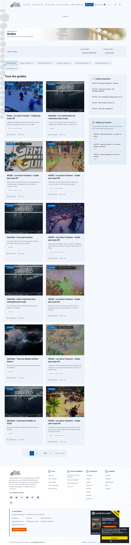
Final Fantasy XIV (72, 483)
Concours (89, 498)
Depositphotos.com (18, 521)
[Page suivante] (50, 453)
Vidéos (88, 492)
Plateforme (84, 49)
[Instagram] (11, 503)
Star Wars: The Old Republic (73, 476)
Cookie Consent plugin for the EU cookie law (114, 541)
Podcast (88, 495)
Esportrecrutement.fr (18, 525)
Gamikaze (15, 518)
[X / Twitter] (22, 497)
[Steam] (11, 497)
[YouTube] (27, 497)
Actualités (89, 475)
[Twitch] (33, 497)
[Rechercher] (115, 5)
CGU (106, 485)
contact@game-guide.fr (16, 492)
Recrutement (109, 482)
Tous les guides (11, 63)
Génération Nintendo (47, 521)
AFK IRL (88, 488)
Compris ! (114, 538)
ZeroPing (29, 518)
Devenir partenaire (19, 529)
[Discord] (104, 4)
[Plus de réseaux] (108, 5)
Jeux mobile (52, 482)
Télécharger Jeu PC (32, 521)
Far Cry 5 (70, 486)
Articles (88, 479)
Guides (88, 482)
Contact (107, 475)
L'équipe (108, 479)
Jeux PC (51, 475)
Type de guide (108, 49)
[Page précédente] (26, 453)
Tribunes (89, 485)
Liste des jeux (52, 488)
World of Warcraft (72, 480)
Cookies (107, 488)
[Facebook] (38, 497)
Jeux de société (53, 485)
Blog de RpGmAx (46, 518)
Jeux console (52, 479)
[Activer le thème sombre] (120, 5)
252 (45, 453)
